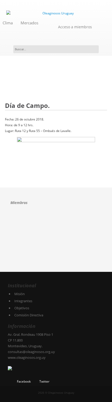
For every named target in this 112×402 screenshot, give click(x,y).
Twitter (44, 381)
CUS (74, 221)
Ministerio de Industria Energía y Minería (22, 258)
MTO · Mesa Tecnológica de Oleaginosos (53, 239)
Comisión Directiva (28, 315)
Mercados (29, 22)
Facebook (24, 381)
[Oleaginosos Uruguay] (56, 13)
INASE (23, 239)
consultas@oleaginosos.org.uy (31, 351)
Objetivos (21, 308)
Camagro (43, 220)
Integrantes (23, 301)
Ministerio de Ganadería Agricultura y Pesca (83, 239)
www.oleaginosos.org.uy (27, 357)
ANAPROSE (18, 221)
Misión (19, 293)
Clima (8, 22)
